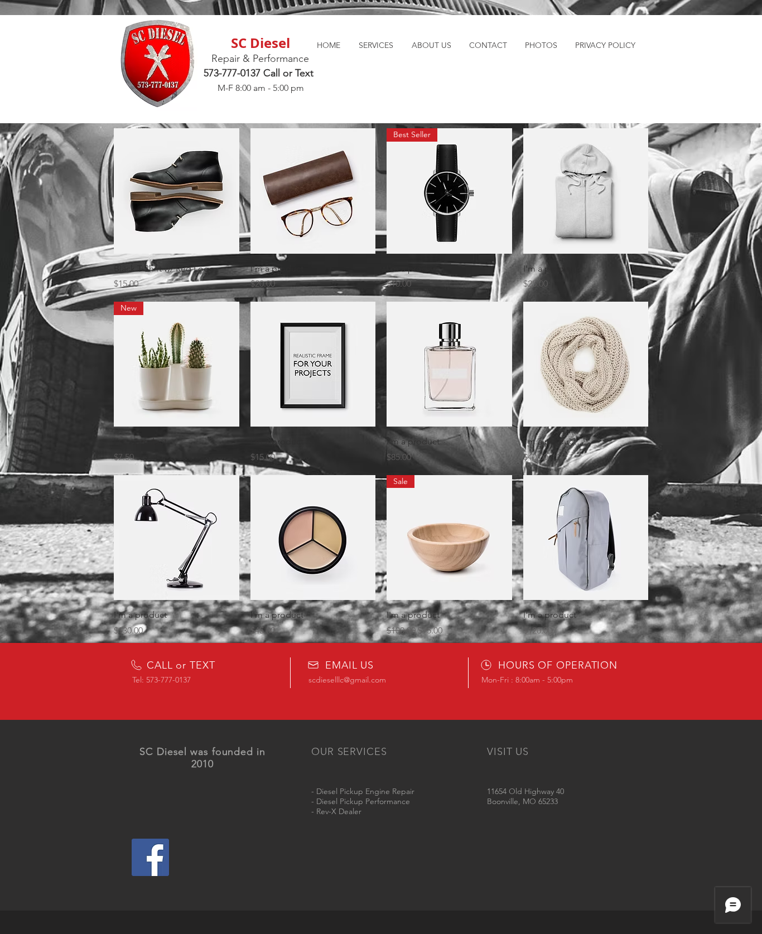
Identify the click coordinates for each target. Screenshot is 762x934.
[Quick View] (176, 191)
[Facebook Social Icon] (150, 857)
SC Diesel (260, 42)
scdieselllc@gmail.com (347, 680)
